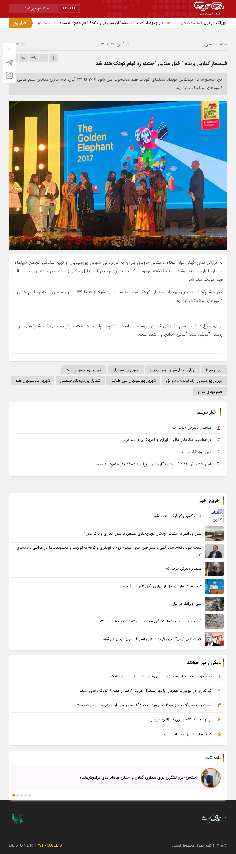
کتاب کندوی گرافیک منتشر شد (177, 516)
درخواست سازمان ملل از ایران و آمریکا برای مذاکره (167, 439)
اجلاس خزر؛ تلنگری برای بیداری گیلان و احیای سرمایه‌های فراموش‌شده (138, 777)
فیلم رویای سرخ (210, 391)
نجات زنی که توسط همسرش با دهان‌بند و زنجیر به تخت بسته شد (160, 676)
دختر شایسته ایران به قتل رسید (187, 734)
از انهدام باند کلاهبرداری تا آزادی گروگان (181, 719)
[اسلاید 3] (21, 795)
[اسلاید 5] (13, 795)
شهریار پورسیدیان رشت (83, 370)
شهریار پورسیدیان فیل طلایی (133, 380)
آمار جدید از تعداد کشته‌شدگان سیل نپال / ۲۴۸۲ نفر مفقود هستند (113, 23)
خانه (223, 44)
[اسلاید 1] (29, 795)
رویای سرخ (214, 370)
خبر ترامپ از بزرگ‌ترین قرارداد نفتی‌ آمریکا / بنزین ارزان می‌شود (152, 639)
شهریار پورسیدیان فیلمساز (80, 380)
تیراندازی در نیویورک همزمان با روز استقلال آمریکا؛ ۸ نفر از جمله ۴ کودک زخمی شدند (146, 691)
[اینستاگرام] (9, 75)
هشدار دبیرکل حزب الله (191, 427)
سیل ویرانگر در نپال (194, 451)
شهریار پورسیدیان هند (32, 380)
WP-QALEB (50, 845)
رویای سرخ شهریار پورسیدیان (172, 370)
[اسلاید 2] (25, 795)
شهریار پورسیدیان (126, 370)
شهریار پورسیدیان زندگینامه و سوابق (194, 380)
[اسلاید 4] (17, 795)
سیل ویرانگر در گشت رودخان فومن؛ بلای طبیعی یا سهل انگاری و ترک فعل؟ (142, 533)
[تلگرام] (9, 62)
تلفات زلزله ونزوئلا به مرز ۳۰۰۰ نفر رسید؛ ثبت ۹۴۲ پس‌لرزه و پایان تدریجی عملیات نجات (144, 705)
